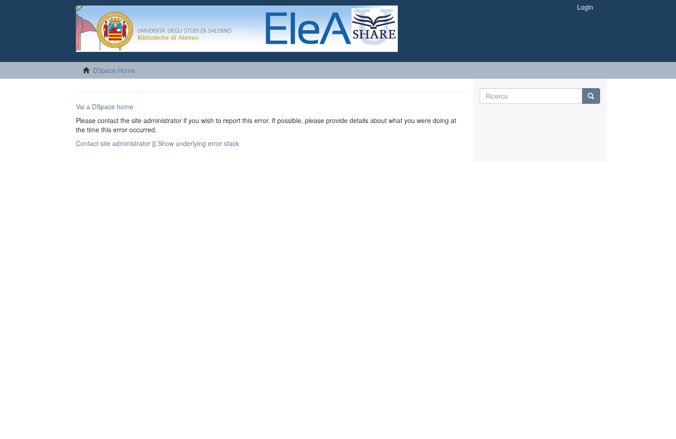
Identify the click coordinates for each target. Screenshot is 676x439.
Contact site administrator (113, 143)
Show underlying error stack (198, 143)
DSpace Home (114, 70)
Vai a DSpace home (104, 106)
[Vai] (591, 96)
